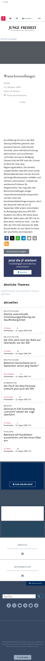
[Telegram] (31, 605)
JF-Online (7, 328)
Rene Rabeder (9, 374)
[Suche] (39, 596)
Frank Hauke (8, 397)
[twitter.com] (14, 605)
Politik (7, 83)
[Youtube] (20, 605)
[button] (10, 18)
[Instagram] (25, 605)
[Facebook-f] (9, 605)
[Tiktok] (36, 605)
